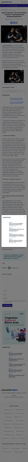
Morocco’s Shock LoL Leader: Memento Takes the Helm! (16, 241)
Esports (10, 222)
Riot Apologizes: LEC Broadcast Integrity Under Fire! (16, 230)
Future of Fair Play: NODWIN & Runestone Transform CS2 (16, 224)
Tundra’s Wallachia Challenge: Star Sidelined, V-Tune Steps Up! (16, 235)
